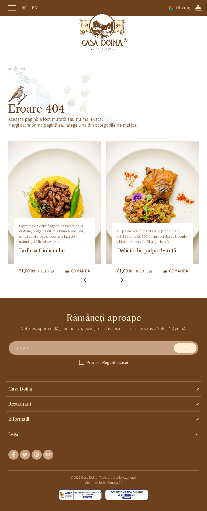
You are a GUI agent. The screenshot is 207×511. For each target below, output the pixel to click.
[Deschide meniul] (10, 8)
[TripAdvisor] (48, 455)
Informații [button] (18, 419)
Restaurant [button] (19, 404)
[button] (198, 7)
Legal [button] (14, 434)
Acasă (12, 68)
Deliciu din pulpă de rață (146, 251)
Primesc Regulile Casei (107, 362)
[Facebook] (13, 455)
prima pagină (44, 125)
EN (35, 8)
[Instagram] (37, 455)
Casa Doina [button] (20, 389)
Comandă (80, 271)
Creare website (95, 482)
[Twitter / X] (25, 455)
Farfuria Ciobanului (42, 251)
